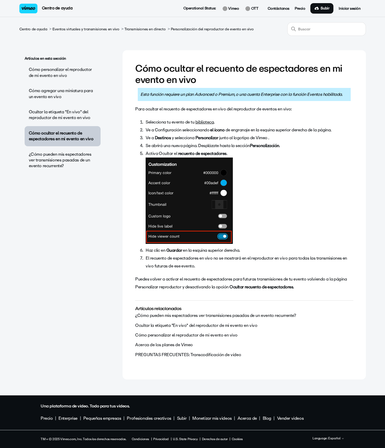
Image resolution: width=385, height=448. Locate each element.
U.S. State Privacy (185, 439)
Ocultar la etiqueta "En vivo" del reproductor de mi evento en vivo (60, 114)
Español (334, 438)
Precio (300, 8)
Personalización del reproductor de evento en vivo (212, 29)
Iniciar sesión (349, 8)
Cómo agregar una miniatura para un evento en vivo (61, 93)
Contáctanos (278, 8)
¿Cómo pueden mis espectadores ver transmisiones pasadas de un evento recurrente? (60, 160)
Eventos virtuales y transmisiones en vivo (85, 29)
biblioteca (204, 122)
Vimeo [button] (233, 8)
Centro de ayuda (57, 8)
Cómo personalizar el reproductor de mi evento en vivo (60, 72)
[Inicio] (28, 8)
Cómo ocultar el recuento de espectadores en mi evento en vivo (61, 136)
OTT (254, 8)
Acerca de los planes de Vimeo (164, 344)
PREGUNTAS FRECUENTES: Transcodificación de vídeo (188, 354)
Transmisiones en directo (145, 29)
